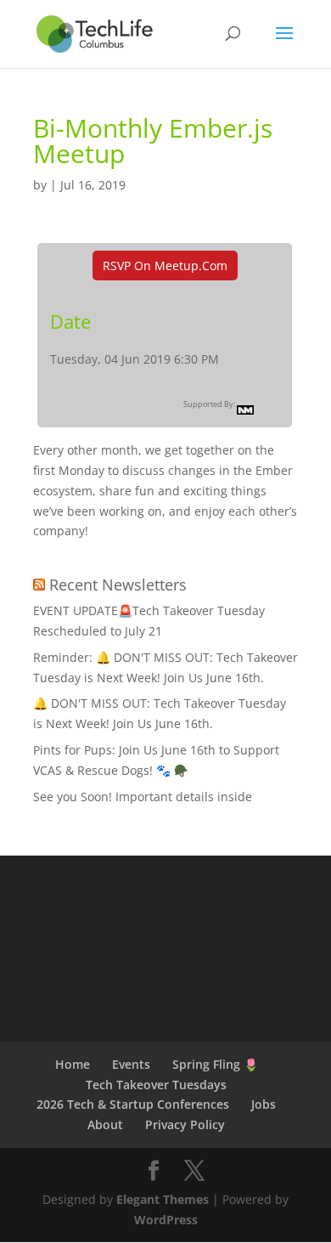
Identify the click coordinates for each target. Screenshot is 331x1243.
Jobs (263, 1104)
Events (131, 1064)
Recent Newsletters (118, 584)
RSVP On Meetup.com (165, 265)
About (105, 1124)
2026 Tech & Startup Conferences (132, 1104)
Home (72, 1064)
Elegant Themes (162, 1199)
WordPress (166, 1220)
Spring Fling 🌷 (215, 1064)
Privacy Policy (185, 1124)
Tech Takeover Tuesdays (156, 1084)
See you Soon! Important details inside (142, 796)
